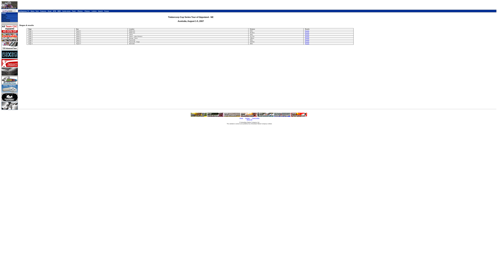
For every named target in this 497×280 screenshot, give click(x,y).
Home (3, 13)
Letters (94, 11)
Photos (80, 11)
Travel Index (255, 118)
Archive (247, 118)
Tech (37, 11)
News (32, 11)
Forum (106, 11)
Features (43, 11)
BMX (59, 11)
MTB (54, 11)
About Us (249, 119)
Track (74, 11)
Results (307, 31)
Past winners (6, 19)
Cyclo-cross (66, 11)
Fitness (87, 11)
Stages (4, 15)
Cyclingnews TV (23, 11)
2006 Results (6, 21)
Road (49, 11)
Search (100, 11)
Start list (4, 16)
